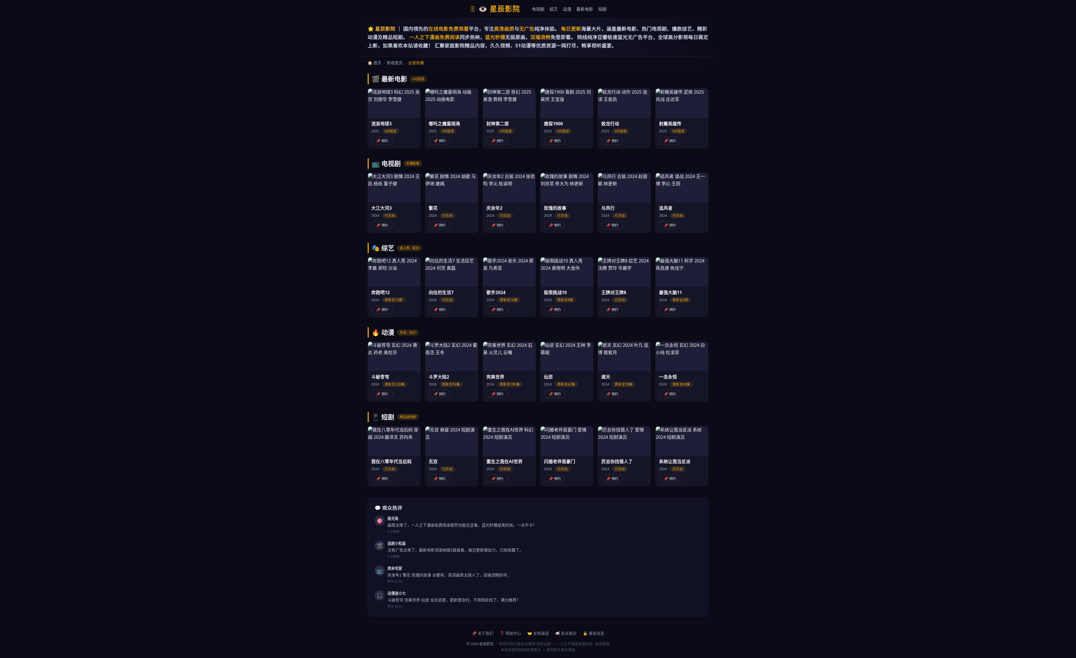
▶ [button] (394, 103)
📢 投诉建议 (566, 633)
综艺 (553, 9)
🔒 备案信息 (593, 633)
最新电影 (584, 9)
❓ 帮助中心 (510, 633)
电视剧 (538, 9)
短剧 (602, 9)
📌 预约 (382, 140)
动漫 (567, 9)
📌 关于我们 (482, 633)
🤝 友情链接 (538, 633)
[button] (394, 118)
